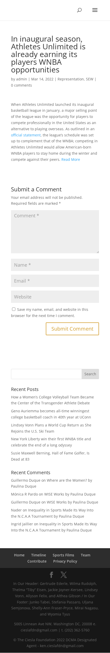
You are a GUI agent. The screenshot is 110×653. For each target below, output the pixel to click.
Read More (70, 159)
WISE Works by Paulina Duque (70, 494)
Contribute (37, 561)
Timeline (38, 555)
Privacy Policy (65, 561)
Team (85, 555)
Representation (71, 79)
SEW (89, 79)
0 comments (21, 85)
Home (19, 555)
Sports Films (63, 555)
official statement (26, 135)
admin (21, 79)
